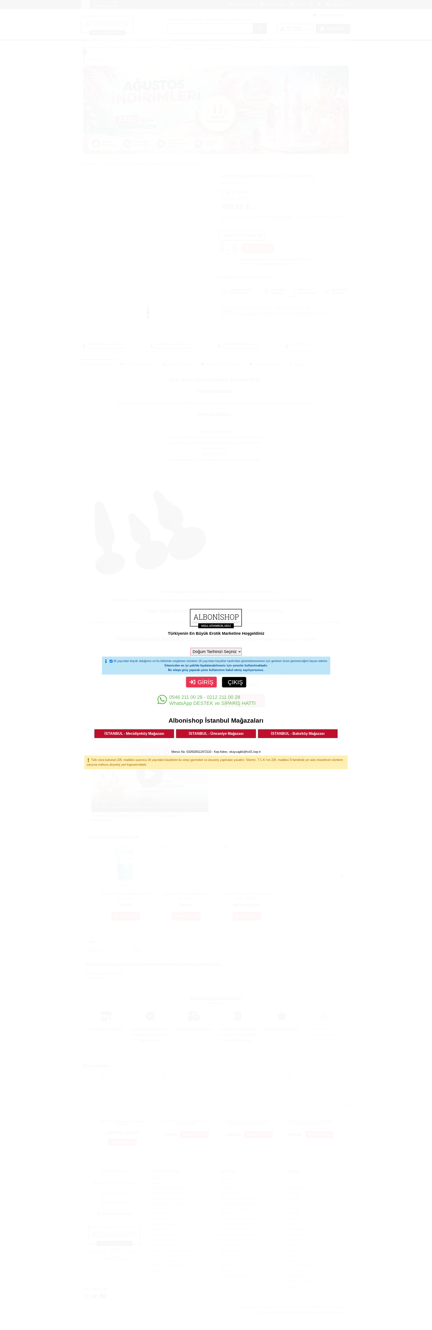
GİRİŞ (205, 682)
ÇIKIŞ (235, 682)
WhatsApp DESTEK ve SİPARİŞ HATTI (212, 700)
